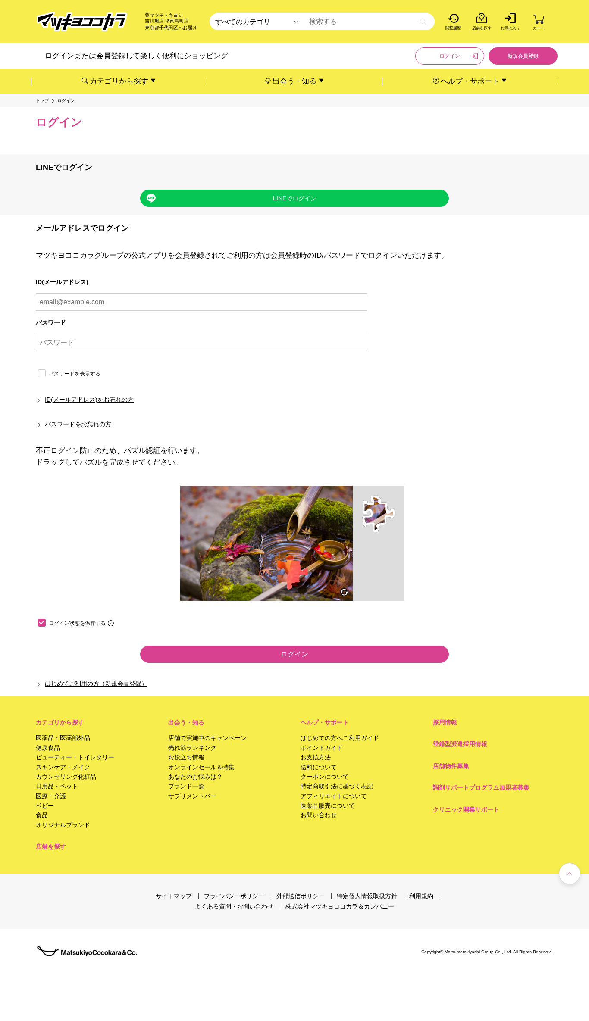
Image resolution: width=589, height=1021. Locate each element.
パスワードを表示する (74, 374)
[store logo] (82, 22)
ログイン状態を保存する (77, 623)
